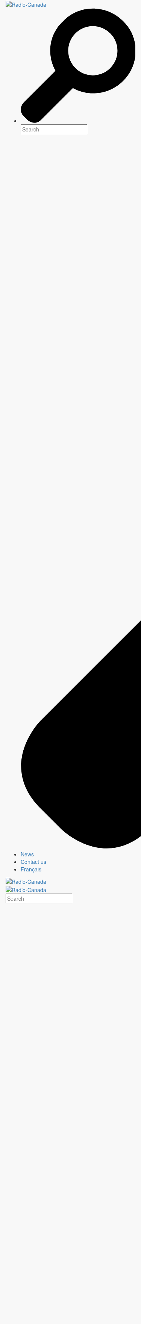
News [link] (27, 854)
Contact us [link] (33, 861)
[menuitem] (78, 854)
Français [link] (31, 869)
